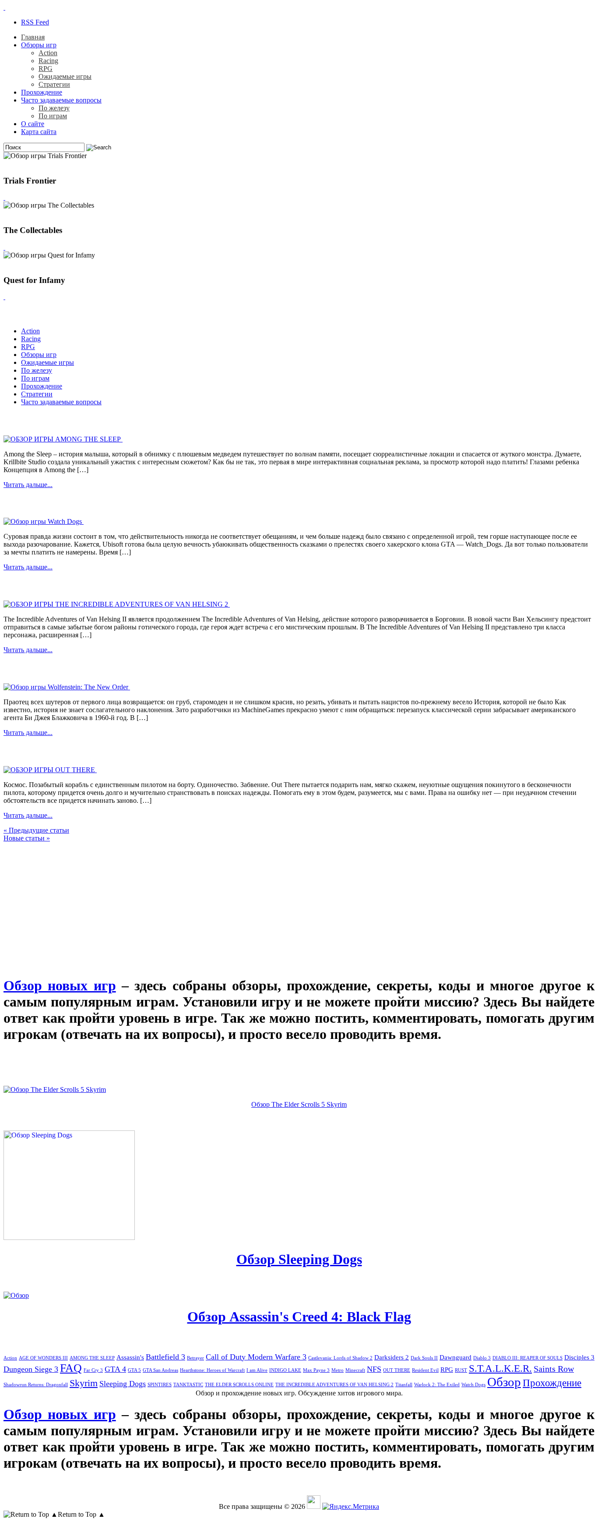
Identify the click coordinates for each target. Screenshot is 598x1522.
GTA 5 (134, 1370)
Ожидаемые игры (65, 76)
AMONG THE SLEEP (92, 1358)
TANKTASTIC (188, 1384)
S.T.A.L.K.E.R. (500, 1368)
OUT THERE (396, 1370)
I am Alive (256, 1370)
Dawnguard (455, 1357)
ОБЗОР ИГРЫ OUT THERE (71, 751)
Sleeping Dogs (122, 1383)
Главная (33, 37)
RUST (461, 1370)
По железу (54, 108)
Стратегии (54, 84)
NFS (374, 1369)
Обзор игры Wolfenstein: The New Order (98, 668)
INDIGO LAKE (285, 1370)
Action (48, 53)
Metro (337, 1370)
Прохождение (41, 92)
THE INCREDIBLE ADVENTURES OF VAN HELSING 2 (334, 1384)
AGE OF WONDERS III (43, 1358)
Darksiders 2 (391, 1357)
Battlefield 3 (165, 1356)
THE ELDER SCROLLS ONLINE (239, 1384)
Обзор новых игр (60, 985)
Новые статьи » (27, 838)
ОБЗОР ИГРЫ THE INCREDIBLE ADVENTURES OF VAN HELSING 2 (172, 585)
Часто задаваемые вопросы (61, 100)
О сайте (32, 123)
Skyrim (84, 1383)
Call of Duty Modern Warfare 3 (256, 1356)
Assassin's (130, 1357)
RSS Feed (35, 22)
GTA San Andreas (160, 1370)
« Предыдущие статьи (36, 830)
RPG (46, 68)
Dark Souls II (424, 1358)
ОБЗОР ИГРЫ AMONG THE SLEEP (91, 420)
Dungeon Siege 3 (31, 1369)
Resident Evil (425, 1370)
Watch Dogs (473, 1384)
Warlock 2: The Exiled (437, 1384)
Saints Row (554, 1369)
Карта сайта (38, 131)
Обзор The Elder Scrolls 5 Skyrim (299, 1104)
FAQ (71, 1368)
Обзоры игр (38, 45)
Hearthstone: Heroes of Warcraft (212, 1370)
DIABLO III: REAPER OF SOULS (527, 1358)
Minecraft (355, 1370)
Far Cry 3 (93, 1370)
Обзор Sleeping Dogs (299, 1259)
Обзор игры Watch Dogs (60, 503)
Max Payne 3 (316, 1370)
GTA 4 (115, 1369)
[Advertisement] (69, 897)
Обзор (504, 1382)
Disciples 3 (579, 1357)
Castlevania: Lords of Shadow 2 (340, 1358)
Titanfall (403, 1384)
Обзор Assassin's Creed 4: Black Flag (299, 1316)
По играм (53, 116)
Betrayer (195, 1358)
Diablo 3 (482, 1358)
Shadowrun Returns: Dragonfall (36, 1384)
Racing (48, 60)
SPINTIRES (160, 1384)
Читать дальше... (28, 484)
